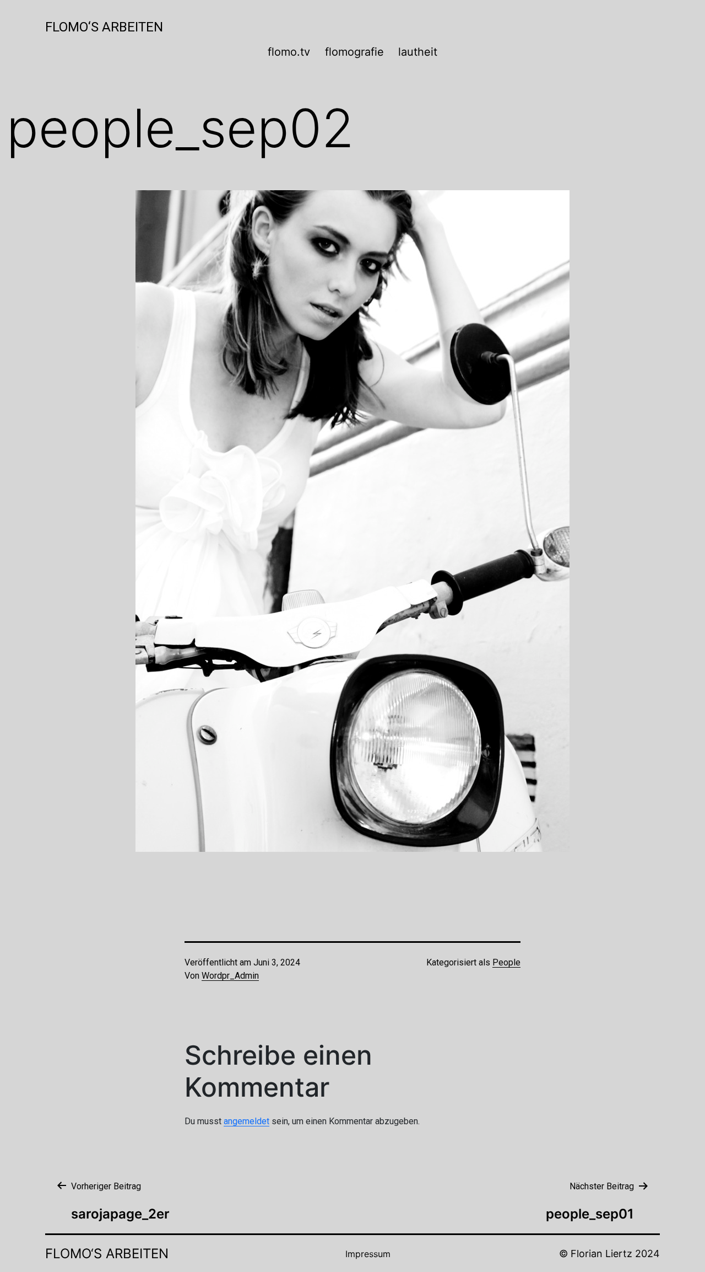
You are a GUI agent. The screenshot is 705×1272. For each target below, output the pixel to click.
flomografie (354, 51)
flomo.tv (289, 51)
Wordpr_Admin (230, 975)
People (506, 962)
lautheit (417, 51)
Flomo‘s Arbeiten (104, 27)
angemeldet (246, 1121)
